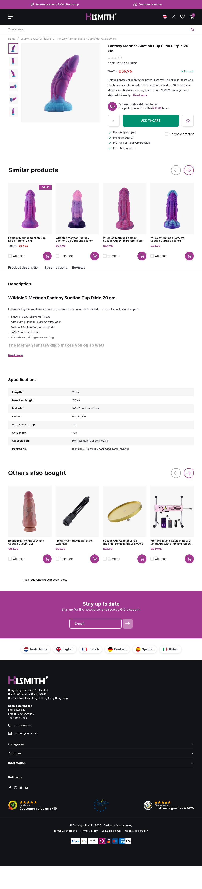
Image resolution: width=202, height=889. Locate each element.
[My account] (173, 17)
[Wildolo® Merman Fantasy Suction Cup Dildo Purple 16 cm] (124, 208)
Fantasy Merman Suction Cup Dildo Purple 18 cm (27, 239)
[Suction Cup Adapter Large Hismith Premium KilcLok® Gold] (124, 511)
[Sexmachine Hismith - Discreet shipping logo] (101, 18)
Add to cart (150, 120)
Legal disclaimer (111, 830)
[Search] (192, 29)
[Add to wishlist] (188, 121)
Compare (19, 256)
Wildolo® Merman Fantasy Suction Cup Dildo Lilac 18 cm (74, 239)
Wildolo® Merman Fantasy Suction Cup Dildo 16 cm (167, 239)
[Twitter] (21, 788)
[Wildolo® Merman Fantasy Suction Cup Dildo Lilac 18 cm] (77, 208)
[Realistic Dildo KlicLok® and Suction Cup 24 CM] (30, 511)
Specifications (55, 267)
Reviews (78, 267)
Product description (24, 267)
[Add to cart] (47, 256)
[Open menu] (11, 17)
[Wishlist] (182, 17)
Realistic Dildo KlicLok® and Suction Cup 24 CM (26, 542)
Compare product (182, 134)
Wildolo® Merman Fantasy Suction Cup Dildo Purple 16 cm (123, 239)
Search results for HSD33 (36, 38)
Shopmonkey (124, 825)
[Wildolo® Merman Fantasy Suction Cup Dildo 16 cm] (172, 208)
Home (11, 38)
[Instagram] (15, 788)
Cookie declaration (136, 830)
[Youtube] (26, 788)
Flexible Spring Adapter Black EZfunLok (74, 542)
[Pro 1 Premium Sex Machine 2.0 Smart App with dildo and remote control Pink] (172, 511)
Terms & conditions (65, 830)
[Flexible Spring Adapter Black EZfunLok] (77, 511)
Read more (140, 95)
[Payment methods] (75, 841)
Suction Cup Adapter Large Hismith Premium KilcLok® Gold (123, 542)
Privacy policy (89, 830)
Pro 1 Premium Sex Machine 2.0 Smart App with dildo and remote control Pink (171, 542)
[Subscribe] (128, 624)
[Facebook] (10, 788)
